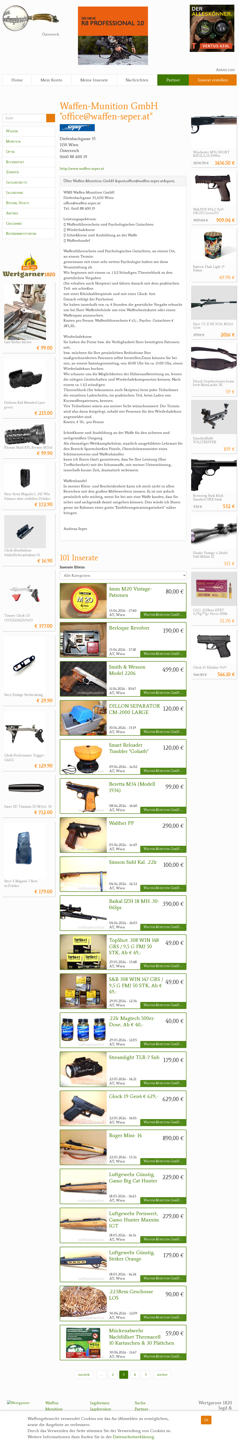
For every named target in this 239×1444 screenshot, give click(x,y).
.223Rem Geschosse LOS (131, 1295)
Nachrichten (137, 80)
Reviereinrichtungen (21, 233)
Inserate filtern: (72, 567)
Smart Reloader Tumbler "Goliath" (128, 748)
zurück (84, 1374)
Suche (140, 1402)
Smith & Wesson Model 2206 (127, 670)
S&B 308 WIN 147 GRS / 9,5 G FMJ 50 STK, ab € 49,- (136, 985)
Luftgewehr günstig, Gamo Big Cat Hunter (133, 1177)
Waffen (12, 131)
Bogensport (15, 162)
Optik (10, 151)
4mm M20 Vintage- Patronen (130, 592)
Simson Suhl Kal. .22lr (133, 862)
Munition (13, 141)
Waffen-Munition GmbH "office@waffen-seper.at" (165, 615)
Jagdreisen (99, 1402)
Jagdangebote (16, 182)
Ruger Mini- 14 (125, 1135)
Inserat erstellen (213, 80)
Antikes (12, 213)
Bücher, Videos (17, 203)
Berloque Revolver (129, 628)
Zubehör (12, 172)
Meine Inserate (94, 80)
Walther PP (121, 823)
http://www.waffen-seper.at (82, 168)
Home (17, 80)
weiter (162, 1374)
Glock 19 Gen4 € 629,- (133, 1096)
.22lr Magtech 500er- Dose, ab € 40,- (132, 1021)
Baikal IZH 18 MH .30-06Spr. (134, 904)
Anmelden (225, 69)
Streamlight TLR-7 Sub (134, 1057)
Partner (173, 80)
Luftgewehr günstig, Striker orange (132, 1256)
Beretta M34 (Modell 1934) (132, 787)
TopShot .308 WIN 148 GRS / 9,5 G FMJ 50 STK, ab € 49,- (134, 946)
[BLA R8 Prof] (113, 35)
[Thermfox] (212, 28)
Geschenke (14, 223)
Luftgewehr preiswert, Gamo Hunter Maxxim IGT (134, 1219)
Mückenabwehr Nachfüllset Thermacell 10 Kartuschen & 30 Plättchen (141, 1337)
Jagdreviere (14, 192)
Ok (206, 1420)
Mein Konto (51, 80)
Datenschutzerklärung (133, 1436)
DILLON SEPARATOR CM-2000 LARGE (134, 709)
